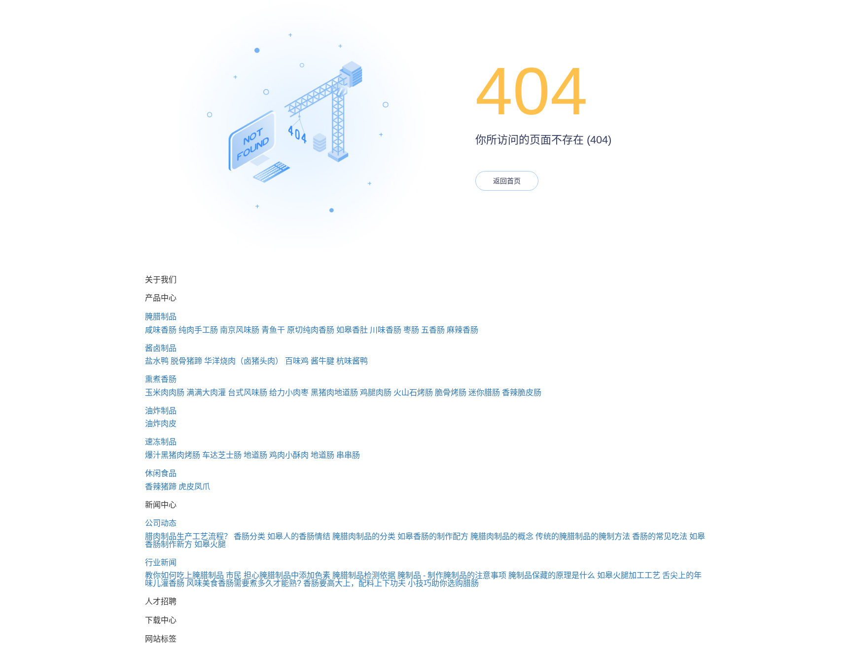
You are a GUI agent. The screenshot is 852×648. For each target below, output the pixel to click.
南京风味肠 (239, 330)
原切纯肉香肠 (310, 330)
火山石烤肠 (413, 392)
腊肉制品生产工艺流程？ (188, 536)
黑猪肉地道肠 (334, 392)
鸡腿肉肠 (375, 392)
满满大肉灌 (206, 392)
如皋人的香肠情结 (298, 536)
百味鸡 (297, 361)
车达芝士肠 (222, 455)
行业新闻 (161, 562)
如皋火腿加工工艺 (628, 575)
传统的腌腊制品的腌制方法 (582, 536)
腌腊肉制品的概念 (501, 536)
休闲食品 (161, 473)
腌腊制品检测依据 (363, 575)
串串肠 (348, 455)
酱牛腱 (322, 361)
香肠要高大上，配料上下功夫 (354, 583)
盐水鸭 (157, 361)
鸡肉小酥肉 (289, 455)
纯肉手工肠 (198, 330)
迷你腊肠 (484, 392)
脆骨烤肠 (450, 392)
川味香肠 (385, 330)
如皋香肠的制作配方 (432, 536)
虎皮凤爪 (194, 486)
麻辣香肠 (462, 330)
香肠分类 (249, 536)
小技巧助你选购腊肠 (443, 583)
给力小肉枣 (289, 392)
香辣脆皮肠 (521, 392)
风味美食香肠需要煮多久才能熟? (243, 583)
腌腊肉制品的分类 (363, 536)
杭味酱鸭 (352, 361)
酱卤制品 (161, 348)
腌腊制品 (161, 316)
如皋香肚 (352, 330)
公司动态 (161, 523)
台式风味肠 (247, 392)
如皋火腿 (210, 544)
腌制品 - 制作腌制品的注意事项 (451, 575)
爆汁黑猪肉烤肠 (172, 455)
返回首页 (507, 181)
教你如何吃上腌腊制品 (184, 575)
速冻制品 (161, 442)
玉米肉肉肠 (164, 392)
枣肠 (411, 330)
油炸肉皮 (161, 423)
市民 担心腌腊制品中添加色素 (278, 575)
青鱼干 (273, 330)
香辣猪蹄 (161, 486)
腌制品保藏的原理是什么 (551, 575)
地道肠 (255, 455)
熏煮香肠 (161, 379)
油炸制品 (161, 411)
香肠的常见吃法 (659, 536)
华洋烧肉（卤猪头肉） (243, 361)
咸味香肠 (161, 330)
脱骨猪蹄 (186, 361)
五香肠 (433, 330)
